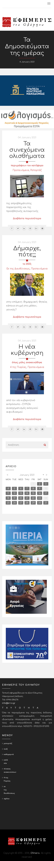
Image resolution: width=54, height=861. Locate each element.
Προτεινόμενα (21, 170)
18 (8, 498)
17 (46, 493)
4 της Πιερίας (18, 367)
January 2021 (27, 475)
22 (33, 498)
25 (8, 503)
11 (8, 493)
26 (14, 503)
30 (39, 503)
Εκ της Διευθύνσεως (18, 268)
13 (21, 493)
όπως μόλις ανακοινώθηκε (27, 362)
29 (33, 503)
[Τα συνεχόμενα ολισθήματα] (27, 186)
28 (27, 503)
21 (27, 498)
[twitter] (18, 228)
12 (14, 493)
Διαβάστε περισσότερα (27, 218)
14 (27, 493)
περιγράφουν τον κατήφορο (27, 165)
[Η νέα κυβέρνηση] (27, 383)
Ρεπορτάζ (36, 170)
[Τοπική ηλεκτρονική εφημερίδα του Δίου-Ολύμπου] (27, 22)
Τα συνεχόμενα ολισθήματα (27, 150)
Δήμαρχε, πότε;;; (27, 251)
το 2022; (27, 264)
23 (39, 498)
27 (21, 503)
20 (20, 498)
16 (39, 493)
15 (33, 493)
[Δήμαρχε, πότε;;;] (27, 284)
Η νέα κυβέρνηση (27, 350)
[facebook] (12, 228)
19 (14, 498)
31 (46, 503)
